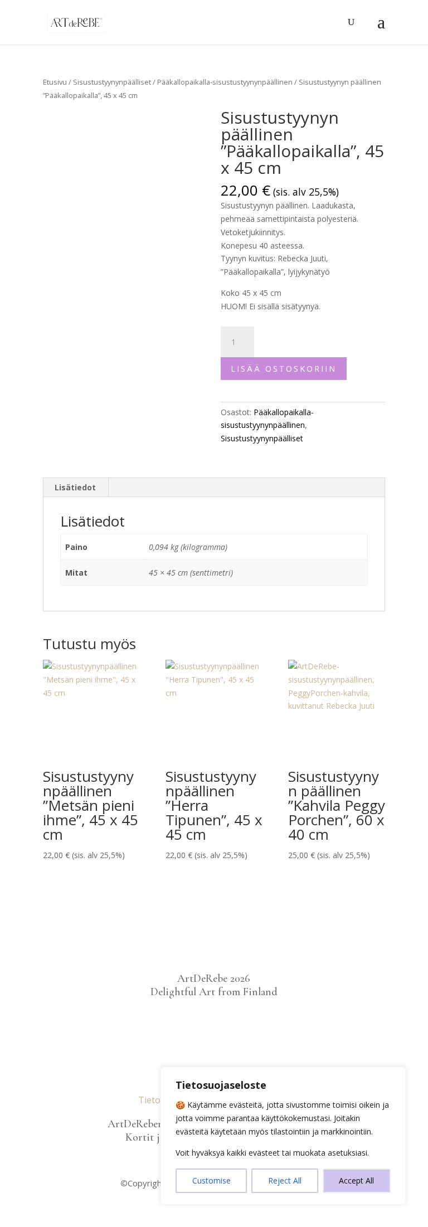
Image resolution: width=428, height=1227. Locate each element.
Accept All (356, 1180)
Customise (211, 1180)
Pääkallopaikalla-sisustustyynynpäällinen (225, 82)
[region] (283, 1136)
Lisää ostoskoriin (284, 368)
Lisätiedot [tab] (75, 487)
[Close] (394, 1076)
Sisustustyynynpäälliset (112, 82)
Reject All (284, 1180)
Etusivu (55, 82)
